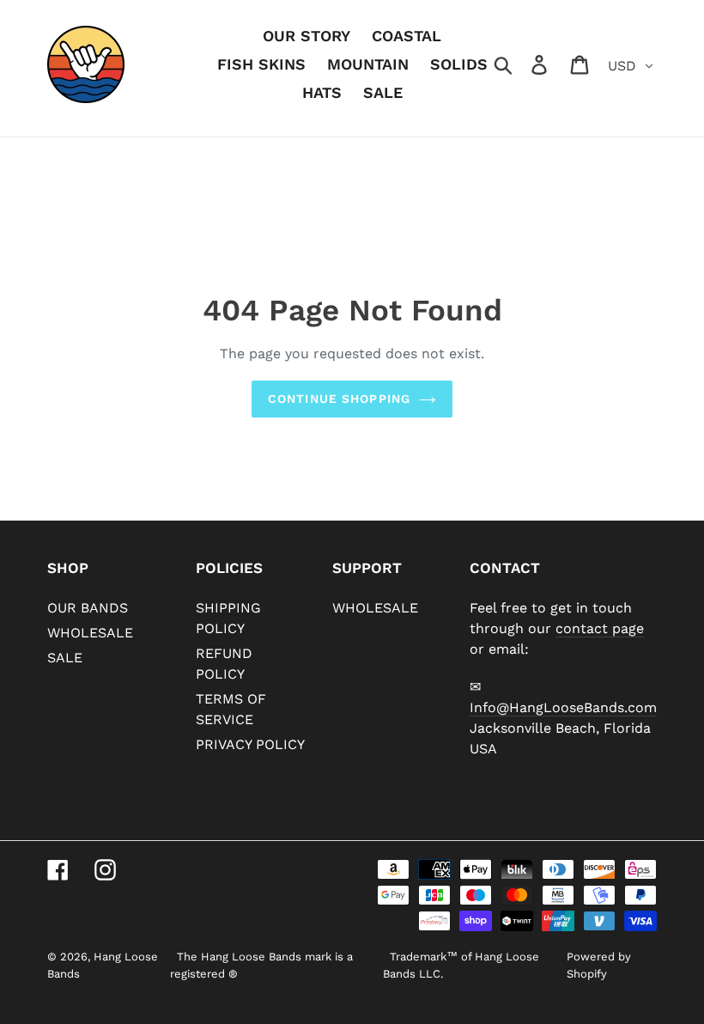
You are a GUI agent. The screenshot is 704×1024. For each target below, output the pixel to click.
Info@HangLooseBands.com (563, 707)
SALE (64, 657)
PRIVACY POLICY (250, 744)
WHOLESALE (90, 633)
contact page (599, 628)
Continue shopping (339, 398)
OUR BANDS (87, 608)
